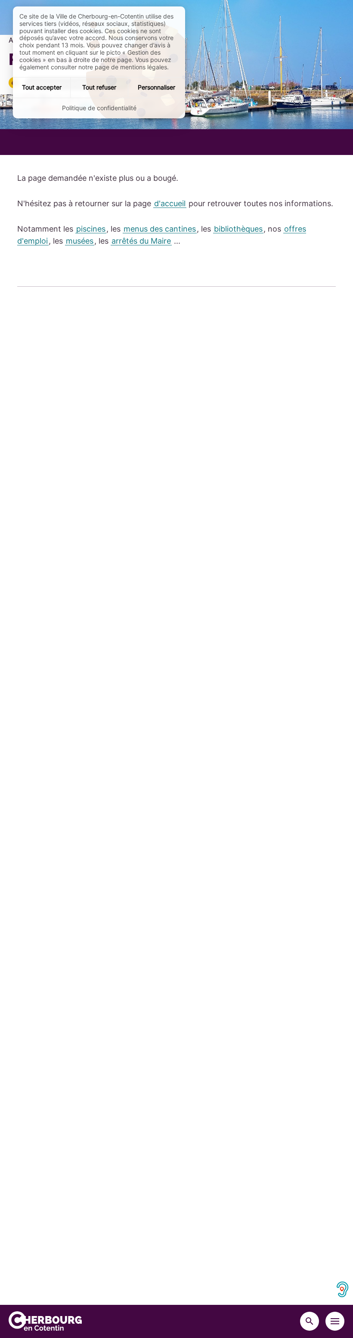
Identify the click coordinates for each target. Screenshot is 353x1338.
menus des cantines (160, 228)
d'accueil (170, 203)
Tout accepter (42, 87)
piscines (90, 228)
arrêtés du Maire (141, 240)
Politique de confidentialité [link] (99, 107)
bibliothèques (238, 228)
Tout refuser (99, 87)
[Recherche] (309, 1321)
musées (79, 240)
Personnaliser (156, 87)
